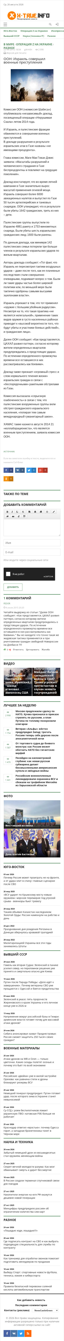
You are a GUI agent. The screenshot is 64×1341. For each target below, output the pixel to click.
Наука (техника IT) (33, 35)
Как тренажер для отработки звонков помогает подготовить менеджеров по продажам (31, 1260)
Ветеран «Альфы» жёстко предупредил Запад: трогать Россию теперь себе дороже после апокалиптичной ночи (37, 733)
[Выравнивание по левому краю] (29, 512)
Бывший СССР (11, 35)
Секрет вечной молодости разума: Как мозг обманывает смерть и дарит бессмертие (29, 1168)
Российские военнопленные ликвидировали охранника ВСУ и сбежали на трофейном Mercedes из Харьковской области (37, 780)
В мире (9, 44)
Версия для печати (16, 52)
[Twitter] (21, 1333)
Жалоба (46, 649)
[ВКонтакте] (14, 1333)
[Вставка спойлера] (24, 516)
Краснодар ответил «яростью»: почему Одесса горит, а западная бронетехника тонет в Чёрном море (31, 1131)
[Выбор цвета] (54, 512)
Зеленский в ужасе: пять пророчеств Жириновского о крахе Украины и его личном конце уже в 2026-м (31, 1002)
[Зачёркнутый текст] (23, 512)
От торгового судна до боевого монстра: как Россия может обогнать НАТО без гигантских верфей (35, 748)
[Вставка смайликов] (47, 512)
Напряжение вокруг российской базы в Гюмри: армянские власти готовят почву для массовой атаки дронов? (31, 1020)
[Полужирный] (7, 512)
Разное (51, 35)
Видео (9, 663)
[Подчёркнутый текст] (17, 512)
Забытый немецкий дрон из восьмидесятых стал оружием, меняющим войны (29, 1154)
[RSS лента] (28, 1333)
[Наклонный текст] (12, 512)
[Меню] (5, 24)
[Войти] (57, 24)
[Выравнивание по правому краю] (41, 512)
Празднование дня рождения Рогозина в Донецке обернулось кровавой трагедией (28, 930)
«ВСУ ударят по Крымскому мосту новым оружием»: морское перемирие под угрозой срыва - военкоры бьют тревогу (29, 898)
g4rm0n (28, 49)
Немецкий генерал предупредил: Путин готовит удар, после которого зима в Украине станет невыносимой (32, 1096)
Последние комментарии (31, 1305)
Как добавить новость (31, 1300)
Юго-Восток (10, 30)
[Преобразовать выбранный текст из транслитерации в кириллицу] (19, 516)
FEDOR (7, 603)
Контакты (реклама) (17, 1310)
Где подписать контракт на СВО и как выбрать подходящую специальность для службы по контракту (31, 1244)
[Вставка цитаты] (13, 516)
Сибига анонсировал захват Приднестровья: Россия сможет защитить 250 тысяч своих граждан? (30, 1037)
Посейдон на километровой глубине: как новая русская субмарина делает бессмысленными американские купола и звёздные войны (36, 764)
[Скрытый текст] (7, 516)
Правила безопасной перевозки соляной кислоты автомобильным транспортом (28, 1288)
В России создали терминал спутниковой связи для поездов (31, 1182)
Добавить (13, 587)
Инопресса (57, 30)
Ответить (18, 649)
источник (9, 451)
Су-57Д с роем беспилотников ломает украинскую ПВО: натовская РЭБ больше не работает (29, 1113)
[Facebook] (7, 1333)
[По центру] (35, 512)
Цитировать (32, 649)
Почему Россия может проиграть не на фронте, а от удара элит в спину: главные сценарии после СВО (31, 881)
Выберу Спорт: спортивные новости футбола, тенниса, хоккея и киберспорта (30, 1274)
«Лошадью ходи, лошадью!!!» (21, 1230)
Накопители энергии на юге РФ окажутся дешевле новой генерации (28, 1196)
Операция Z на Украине (34, 30)
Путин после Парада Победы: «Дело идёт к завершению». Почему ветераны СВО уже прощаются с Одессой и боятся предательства (31, 985)
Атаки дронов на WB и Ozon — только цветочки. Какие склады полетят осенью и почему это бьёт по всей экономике (29, 1062)
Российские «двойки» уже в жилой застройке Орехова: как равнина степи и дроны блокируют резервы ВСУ (30, 1079)
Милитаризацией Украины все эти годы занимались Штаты (27, 944)
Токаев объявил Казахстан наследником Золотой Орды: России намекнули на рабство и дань (31, 915)
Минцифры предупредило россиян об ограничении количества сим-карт (26, 1210)
